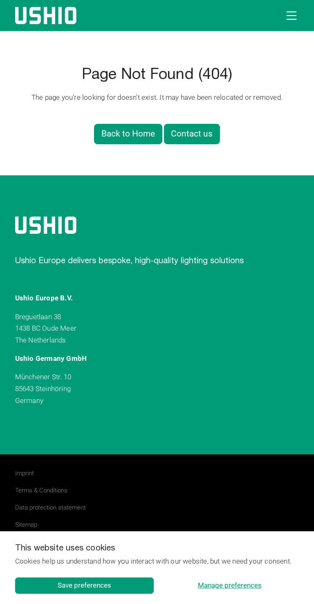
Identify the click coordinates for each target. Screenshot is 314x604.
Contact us (192, 134)
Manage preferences (230, 585)
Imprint (24, 473)
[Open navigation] (290, 15)
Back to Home (128, 134)
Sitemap (26, 524)
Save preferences (84, 585)
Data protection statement (50, 507)
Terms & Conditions (41, 490)
